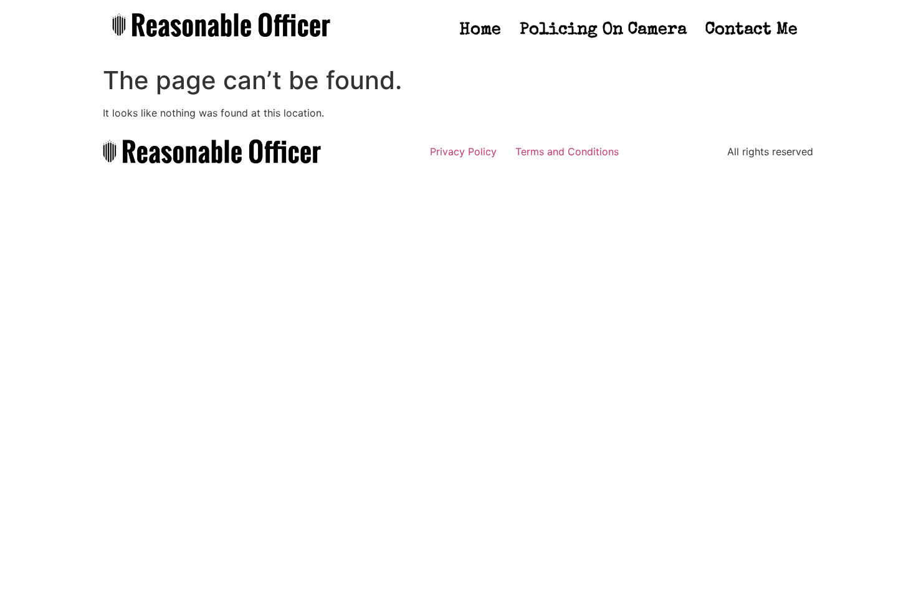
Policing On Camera (603, 30)
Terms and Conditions (567, 151)
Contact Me (751, 30)
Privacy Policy (463, 151)
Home (480, 30)
